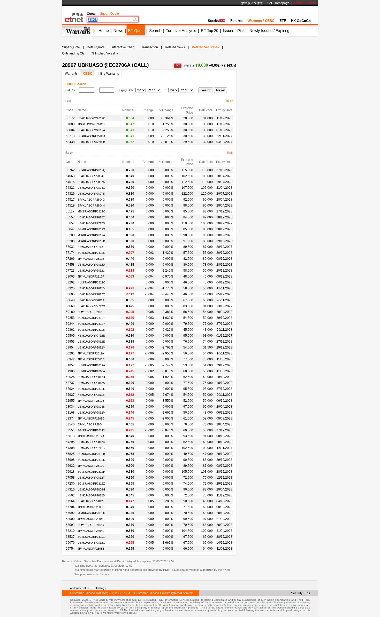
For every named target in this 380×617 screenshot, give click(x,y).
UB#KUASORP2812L (91, 270)
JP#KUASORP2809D (91, 418)
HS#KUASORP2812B (91, 495)
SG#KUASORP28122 (91, 430)
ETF (282, 21)
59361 (70, 329)
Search (155, 30)
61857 (70, 365)
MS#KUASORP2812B (91, 241)
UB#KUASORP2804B (91, 406)
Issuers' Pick (234, 30)
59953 (70, 341)
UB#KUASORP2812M (91, 347)
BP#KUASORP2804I (90, 424)
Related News (175, 47)
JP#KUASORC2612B (91, 124)
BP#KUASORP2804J (91, 524)
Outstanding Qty (73, 53)
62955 (70, 400)
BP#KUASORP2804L (91, 311)
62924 (70, 389)
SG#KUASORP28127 (91, 317)
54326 (70, 193)
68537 (70, 537)
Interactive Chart (122, 47)
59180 (70, 312)
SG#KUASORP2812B (91, 453)
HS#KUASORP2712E (91, 335)
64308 (70, 448)
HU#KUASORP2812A (91, 365)
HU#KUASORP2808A (91, 371)
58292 (70, 282)
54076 (70, 182)
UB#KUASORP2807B (91, 193)
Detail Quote (95, 47)
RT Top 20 (209, 30)
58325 (70, 288)
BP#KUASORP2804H (91, 205)
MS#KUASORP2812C (91, 211)
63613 (70, 436)
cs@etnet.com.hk (181, 593)
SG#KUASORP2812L (91, 388)
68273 (70, 136)
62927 (70, 395)
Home (103, 30)
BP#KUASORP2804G (91, 199)
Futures (236, 21)
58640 (70, 300)
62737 (70, 383)
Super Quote (109, 13)
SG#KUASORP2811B (91, 329)
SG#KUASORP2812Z (91, 483)
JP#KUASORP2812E (91, 258)
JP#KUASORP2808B (91, 548)
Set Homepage (278, 3)
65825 (70, 454)
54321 (70, 187)
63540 (70, 424)
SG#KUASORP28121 (91, 536)
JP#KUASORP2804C (91, 518)
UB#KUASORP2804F (91, 176)
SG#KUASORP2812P (91, 471)
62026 (70, 377)
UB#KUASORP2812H (91, 376)
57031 (70, 247)
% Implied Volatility (105, 53)
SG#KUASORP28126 (91, 252)
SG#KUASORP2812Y (91, 323)
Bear (229, 101)
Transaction (149, 47)
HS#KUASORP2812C (91, 442)
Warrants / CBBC (261, 21)
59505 (70, 335)
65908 (70, 460)
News (118, 30)
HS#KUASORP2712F (91, 246)
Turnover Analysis (181, 30)
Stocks (213, 21)
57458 (70, 264)
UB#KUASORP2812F (91, 477)
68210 (70, 531)
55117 (70, 211)
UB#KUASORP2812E (91, 341)
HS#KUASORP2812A (91, 382)
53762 (70, 170)
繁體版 (245, 3)
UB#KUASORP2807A (91, 182)
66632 (70, 466)
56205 (70, 241)
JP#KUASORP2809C (91, 507)
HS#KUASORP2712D (91, 223)
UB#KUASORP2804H (91, 489)
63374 (70, 418)
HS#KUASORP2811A (91, 300)
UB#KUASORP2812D (91, 264)
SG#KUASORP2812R (91, 459)
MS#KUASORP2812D (91, 513)
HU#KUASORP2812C (91, 282)
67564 (70, 501)
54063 (70, 176)
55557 (70, 217)
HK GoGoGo (301, 21)
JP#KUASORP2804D (91, 530)
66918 (70, 471)
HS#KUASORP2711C (91, 447)
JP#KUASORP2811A (91, 353)
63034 (70, 406)
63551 (70, 430)
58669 (70, 306)
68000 (70, 519)
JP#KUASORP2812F (91, 276)
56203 (70, 235)
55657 (70, 223)
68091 (70, 525)
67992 (70, 513)
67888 (70, 124)
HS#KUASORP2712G (91, 306)
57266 (70, 258)
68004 (70, 130)
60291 (70, 353)
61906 (70, 371)
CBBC (87, 73)
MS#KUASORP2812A (91, 235)
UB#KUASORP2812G (91, 542)
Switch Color (303, 3)
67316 (70, 489)
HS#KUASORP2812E (91, 501)
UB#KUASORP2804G (91, 187)
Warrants (71, 73)
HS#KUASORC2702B (91, 142)
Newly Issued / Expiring (269, 30)
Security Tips (300, 593)
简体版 (258, 3)
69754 (70, 548)
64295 (70, 442)
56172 (70, 118)
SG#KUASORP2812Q (91, 170)
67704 (70, 507)
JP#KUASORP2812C (91, 465)
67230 (70, 483)
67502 (70, 495)
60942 (70, 359)
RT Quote (136, 30)
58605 (70, 294)
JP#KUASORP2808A (91, 359)
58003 (70, 276)
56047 (70, 229)
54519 (70, 205)
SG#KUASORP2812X (91, 229)
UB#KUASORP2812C (91, 217)
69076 (70, 542)
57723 (70, 270)
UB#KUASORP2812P (91, 412)
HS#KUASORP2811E (91, 394)
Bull (230, 153)
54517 (70, 199)
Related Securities (205, 47)
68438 (70, 142)
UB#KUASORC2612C (91, 118)
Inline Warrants (108, 73)
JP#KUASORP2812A (91, 436)
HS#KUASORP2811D (91, 288)
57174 (70, 253)
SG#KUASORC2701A (91, 136)
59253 (70, 318)
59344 (70, 324)
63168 (70, 412)
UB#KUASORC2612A (91, 130)
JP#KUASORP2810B (91, 400)
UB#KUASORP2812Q (91, 294)
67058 (70, 477)
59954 (70, 347)
